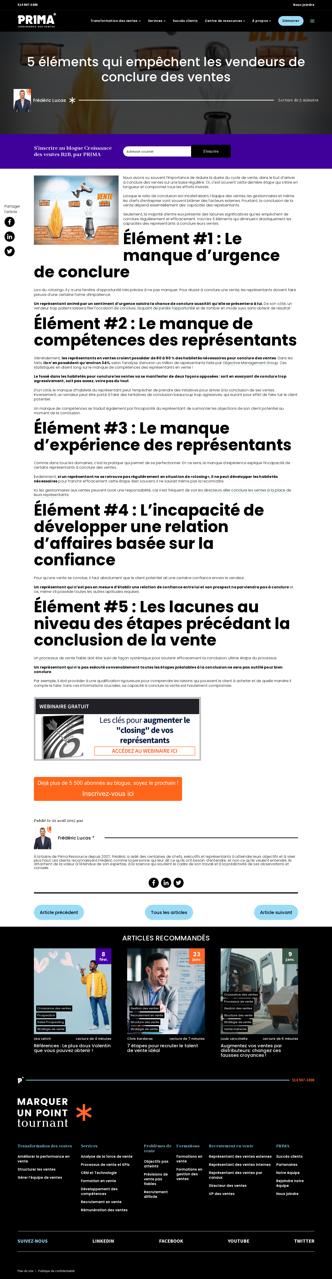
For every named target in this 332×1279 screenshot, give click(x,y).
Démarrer (291, 21)
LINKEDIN (103, 1241)
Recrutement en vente (101, 1202)
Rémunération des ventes (104, 1210)
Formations (188, 1146)
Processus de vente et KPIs (105, 1164)
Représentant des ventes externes (240, 1156)
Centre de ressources (223, 21)
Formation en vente (98, 1180)
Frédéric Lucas (49, 100)
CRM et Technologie (99, 1172)
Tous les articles (169, 912)
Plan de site (25, 1271)
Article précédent (59, 912)
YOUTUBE (238, 1241)
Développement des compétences (99, 1191)
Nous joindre (303, 5)
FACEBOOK (171, 1241)
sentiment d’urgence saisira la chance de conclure (144, 303)
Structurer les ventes (37, 1169)
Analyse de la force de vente (107, 1156)
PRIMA (282, 1146)
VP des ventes (222, 1193)
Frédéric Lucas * (76, 838)
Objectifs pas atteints (156, 1164)
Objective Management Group (250, 362)
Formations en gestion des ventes (189, 1174)
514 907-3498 (28, 5)
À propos (260, 21)
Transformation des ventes (114, 21)
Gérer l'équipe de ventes (40, 1177)
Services (155, 21)
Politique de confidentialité (56, 1271)
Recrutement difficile (156, 1194)
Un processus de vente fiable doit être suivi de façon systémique (92, 658)
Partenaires (286, 1164)
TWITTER (304, 1241)
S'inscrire (211, 151)
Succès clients (185, 21)
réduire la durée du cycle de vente (227, 177)
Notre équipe (288, 1172)
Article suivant (276, 912)
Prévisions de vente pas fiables (156, 1179)
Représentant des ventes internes (240, 1164)
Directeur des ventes (228, 1185)
